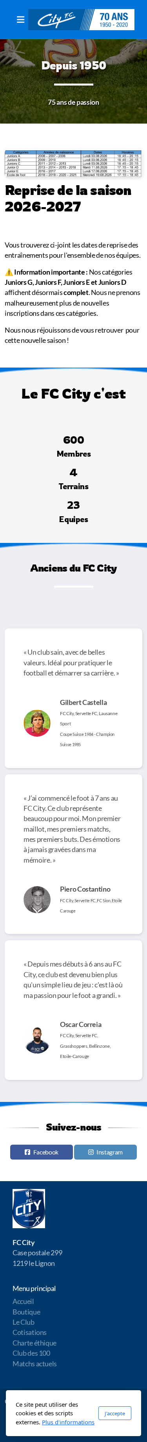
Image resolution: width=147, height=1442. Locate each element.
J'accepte (115, 1413)
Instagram (109, 1152)
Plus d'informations (68, 1422)
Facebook (45, 1152)
